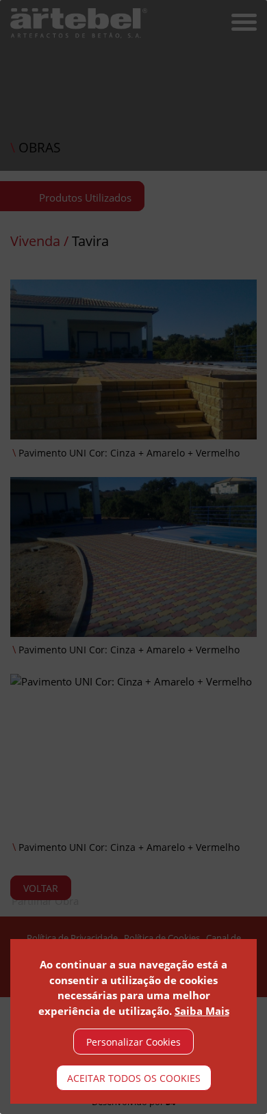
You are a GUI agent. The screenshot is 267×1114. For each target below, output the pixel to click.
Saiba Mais (202, 1011)
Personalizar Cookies (133, 1041)
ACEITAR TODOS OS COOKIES (134, 1078)
